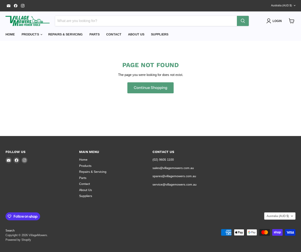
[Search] (243, 21)
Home (10, 34)
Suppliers (159, 34)
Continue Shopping (150, 87)
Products (31, 34)
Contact (113, 34)
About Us (136, 34)
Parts (94, 34)
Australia (281, 5)
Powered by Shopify (18, 239)
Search (10, 230)
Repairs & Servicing (65, 34)
